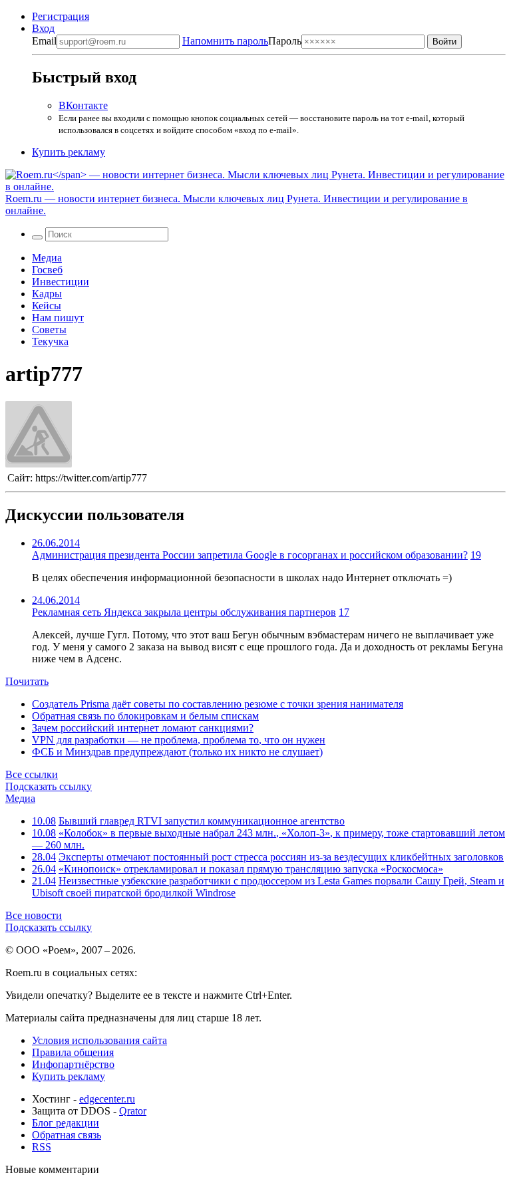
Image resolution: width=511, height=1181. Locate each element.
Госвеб (47, 269)
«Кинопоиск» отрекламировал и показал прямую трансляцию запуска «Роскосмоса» (251, 868)
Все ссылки (31, 774)
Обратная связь (66, 1134)
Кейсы (46, 305)
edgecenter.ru (107, 1099)
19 (475, 555)
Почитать (27, 681)
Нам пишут (58, 317)
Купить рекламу (68, 152)
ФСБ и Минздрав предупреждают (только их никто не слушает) (177, 751)
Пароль (241, 41)
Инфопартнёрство (73, 1064)
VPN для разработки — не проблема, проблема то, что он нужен (178, 739)
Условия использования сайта (99, 1040)
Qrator (132, 1110)
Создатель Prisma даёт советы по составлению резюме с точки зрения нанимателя (217, 704)
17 (344, 612)
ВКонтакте (83, 105)
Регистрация (60, 16)
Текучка (50, 341)
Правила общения (73, 1052)
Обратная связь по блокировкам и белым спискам (145, 716)
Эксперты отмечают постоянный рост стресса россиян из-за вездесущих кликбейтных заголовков (281, 856)
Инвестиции (60, 281)
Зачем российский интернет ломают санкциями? (143, 727)
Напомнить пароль (225, 41)
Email (44, 41)
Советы (49, 329)
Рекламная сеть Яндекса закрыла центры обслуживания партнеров (184, 612)
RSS (41, 1146)
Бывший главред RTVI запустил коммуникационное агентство (202, 821)
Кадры (47, 293)
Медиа (47, 257)
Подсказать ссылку (48, 786)
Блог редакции (65, 1122)
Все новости (33, 915)
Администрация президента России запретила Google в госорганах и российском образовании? (250, 555)
